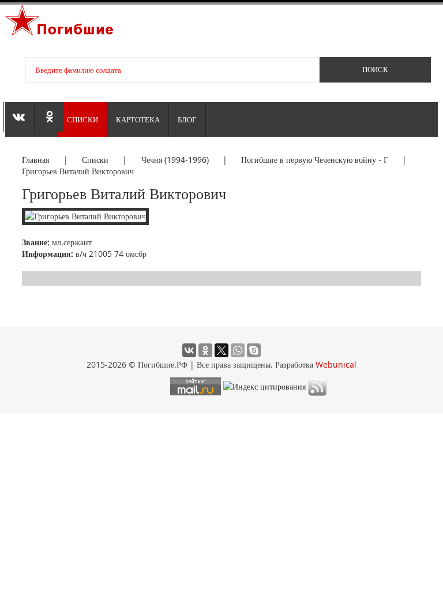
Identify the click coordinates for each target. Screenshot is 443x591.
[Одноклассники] (205, 350)
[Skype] (254, 350)
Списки (82, 119)
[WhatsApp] (238, 350)
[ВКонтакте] (189, 350)
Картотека (138, 119)
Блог (187, 119)
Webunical (336, 364)
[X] (221, 350)
